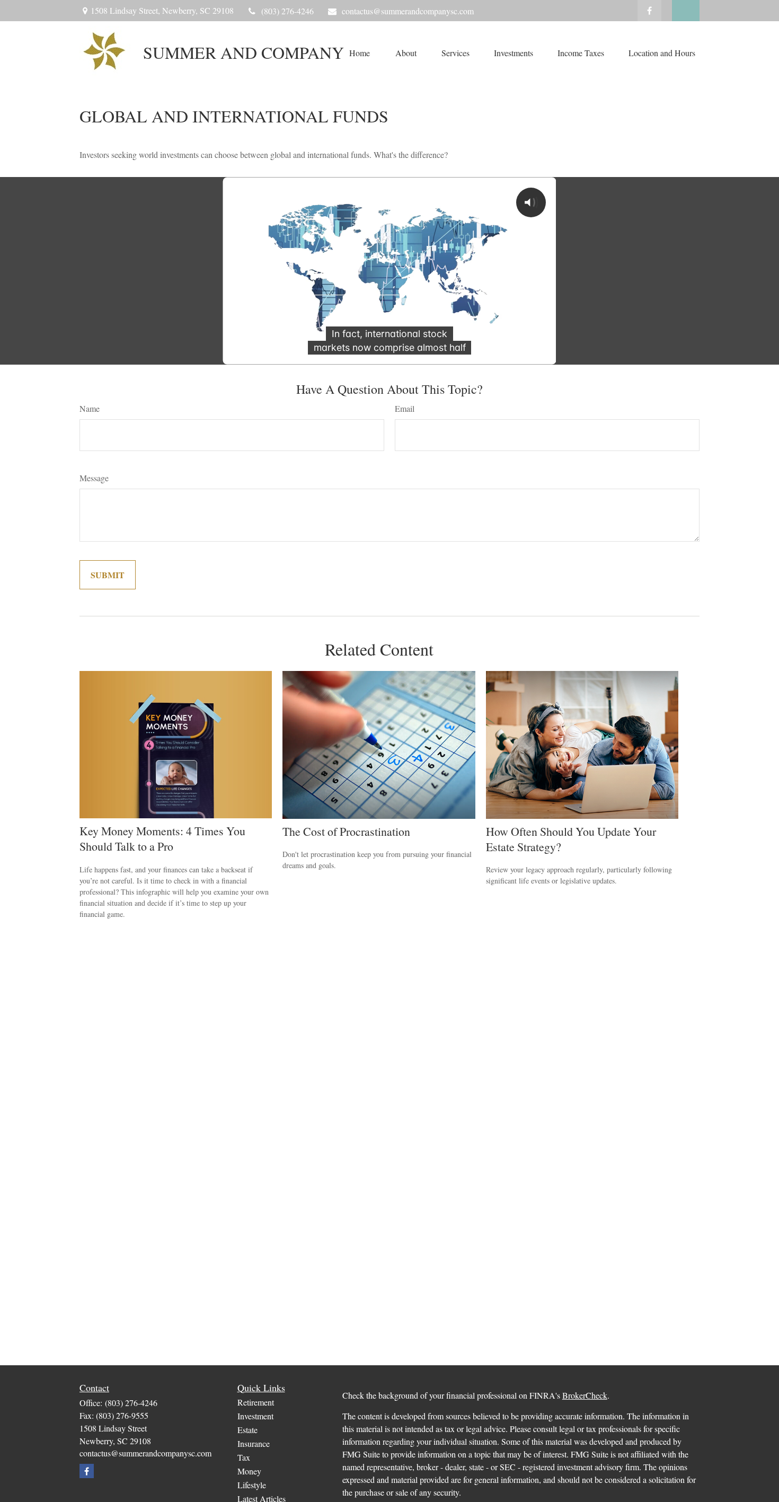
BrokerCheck (584, 1395)
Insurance (253, 1443)
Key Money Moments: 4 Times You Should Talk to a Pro (162, 838)
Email (404, 408)
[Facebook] (649, 10)
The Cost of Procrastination (346, 831)
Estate (247, 1429)
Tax (243, 1457)
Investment (255, 1415)
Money (249, 1471)
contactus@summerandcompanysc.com (408, 10)
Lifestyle (251, 1484)
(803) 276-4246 (287, 10)
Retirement (255, 1402)
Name (89, 408)
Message (94, 477)
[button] (359, 52)
